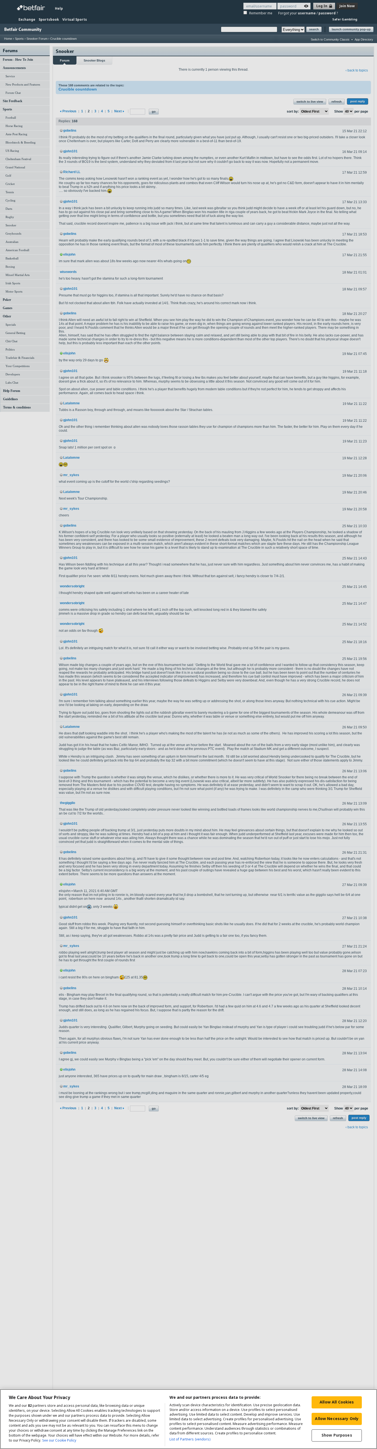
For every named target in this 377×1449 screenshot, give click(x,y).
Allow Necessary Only (337, 1418)
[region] (188, 1419)
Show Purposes (337, 1435)
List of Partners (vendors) (189, 1439)
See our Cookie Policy (59, 1440)
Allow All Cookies (337, 1402)
